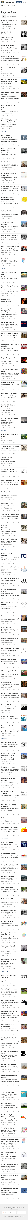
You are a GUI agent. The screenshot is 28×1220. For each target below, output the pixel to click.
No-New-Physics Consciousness (6, 33)
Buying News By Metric (8, 853)
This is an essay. (5, 438)
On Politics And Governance (6, 527)
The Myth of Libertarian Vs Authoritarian (10, 933)
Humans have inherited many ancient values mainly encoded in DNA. (10, 783)
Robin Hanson (9, 26)
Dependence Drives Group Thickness (9, 976)
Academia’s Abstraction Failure (9, 1076)
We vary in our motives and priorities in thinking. (8, 541)
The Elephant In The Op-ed (10, 446)
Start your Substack (10, 1213)
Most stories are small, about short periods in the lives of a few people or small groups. (10, 662)
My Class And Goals (7, 616)
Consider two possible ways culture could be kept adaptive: (9, 1180)
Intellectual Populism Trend (10, 578)
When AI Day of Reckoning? (10, 693)
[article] (14, 24)
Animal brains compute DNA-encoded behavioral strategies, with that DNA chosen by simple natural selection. (9, 1119)
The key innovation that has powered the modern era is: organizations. (8, 530)
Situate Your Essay (7, 921)
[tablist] (9, 16)
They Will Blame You (7, 1092)
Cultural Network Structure (10, 648)
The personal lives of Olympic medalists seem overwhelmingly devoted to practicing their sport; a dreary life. (10, 845)
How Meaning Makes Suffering (8, 779)
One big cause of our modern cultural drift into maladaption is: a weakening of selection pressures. (10, 991)
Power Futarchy (6, 627)
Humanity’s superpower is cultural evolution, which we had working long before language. (10, 202)
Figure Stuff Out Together (9, 539)
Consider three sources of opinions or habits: (8, 422)
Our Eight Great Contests (9, 333)
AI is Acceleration (7, 887)
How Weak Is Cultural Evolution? (8, 406)
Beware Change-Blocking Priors (9, 287)
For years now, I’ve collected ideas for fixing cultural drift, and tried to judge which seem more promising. (10, 164)
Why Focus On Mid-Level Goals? (9, 603)
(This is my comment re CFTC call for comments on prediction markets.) (10, 558)
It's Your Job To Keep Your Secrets (9, 1052)
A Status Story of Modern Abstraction (9, 1189)
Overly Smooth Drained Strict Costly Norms (8, 198)
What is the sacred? (6, 301)
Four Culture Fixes (7, 503)
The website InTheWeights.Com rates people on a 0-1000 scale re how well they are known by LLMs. (10, 249)
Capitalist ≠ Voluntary (8, 910)
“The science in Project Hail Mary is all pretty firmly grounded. (10, 685)
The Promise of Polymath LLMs (9, 370)
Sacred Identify (6, 299)
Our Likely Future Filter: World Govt (9, 149)
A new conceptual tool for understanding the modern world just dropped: (10, 213)
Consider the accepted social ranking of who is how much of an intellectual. (9, 581)
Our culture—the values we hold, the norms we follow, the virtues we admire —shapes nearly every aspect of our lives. (10, 1042)
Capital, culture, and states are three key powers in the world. (9, 494)
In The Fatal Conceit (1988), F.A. (9, 718)
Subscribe (19, 2)
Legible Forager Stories (8, 358)
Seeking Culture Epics (8, 659)
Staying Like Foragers (8, 469)
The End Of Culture (7, 162)
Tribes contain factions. (7, 640)
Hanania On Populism (8, 322)
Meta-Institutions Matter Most (9, 435)
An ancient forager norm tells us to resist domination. (10, 809)
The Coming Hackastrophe (10, 514)
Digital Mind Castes (7, 56)
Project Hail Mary (6, 682)
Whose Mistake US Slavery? (7, 792)
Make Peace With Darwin (9, 21)
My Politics (4, 258)
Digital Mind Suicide (7, 45)
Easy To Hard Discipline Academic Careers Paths (9, 80)
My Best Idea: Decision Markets (8, 590)
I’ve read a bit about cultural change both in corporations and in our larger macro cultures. (10, 1029)
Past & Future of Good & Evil (10, 480)
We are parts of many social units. (8, 980)
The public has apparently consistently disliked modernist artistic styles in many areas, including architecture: (9, 1106)
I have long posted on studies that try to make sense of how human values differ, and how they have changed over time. (9, 1130)
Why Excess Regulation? (9, 393)
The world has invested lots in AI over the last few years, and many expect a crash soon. (10, 696)
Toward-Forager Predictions (6, 458)
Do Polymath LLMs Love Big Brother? (10, 345)
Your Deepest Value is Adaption (8, 947)
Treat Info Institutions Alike (10, 865)
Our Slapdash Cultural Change (8, 1039)
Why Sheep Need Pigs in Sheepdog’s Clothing (9, 120)
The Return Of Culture (8, 492)
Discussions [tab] (13, 16)
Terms (22, 1207)
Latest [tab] (3, 16)
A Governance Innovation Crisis (9, 1176)
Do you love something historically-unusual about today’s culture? (8, 758)
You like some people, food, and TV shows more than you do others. (9, 950)
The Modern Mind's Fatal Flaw (9, 69)
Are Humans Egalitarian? (9, 827)
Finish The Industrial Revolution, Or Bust (8, 755)
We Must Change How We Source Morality (9, 419)
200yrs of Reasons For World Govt (8, 174)
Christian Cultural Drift (8, 1064)
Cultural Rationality (7, 1000)
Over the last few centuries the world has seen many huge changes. (9, 227)
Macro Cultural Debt (7, 842)
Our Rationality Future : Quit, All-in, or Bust (8, 1116)
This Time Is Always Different (7, 223)
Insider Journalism (7, 818)
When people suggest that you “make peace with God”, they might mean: (9, 23)
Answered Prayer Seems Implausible (9, 960)
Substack (6, 1216)
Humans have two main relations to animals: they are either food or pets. (10, 59)
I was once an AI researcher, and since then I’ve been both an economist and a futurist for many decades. (10, 890)
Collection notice (14, 1209)
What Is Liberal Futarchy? (9, 1164)
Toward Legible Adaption (9, 989)
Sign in (24, 2)
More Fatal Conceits (7, 716)
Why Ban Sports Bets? (8, 671)
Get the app (22, 1213)
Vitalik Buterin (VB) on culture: (9, 1156)
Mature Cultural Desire (8, 899)
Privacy (18, 1207)
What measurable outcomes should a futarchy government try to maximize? (10, 1167)
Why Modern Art (6, 1103)
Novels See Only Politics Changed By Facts (9, 1012)
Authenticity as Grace (8, 742)
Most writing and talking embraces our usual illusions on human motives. (9, 449)
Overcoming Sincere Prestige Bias (8, 310)
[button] (2, 5)
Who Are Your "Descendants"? (6, 136)
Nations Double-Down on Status (9, 727)
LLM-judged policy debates (10, 186)
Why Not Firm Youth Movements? (7, 1025)
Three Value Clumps (8, 1128)
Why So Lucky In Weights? (10, 247)
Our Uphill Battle (6, 705)
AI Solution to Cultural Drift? (8, 273)
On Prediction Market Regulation (8, 554)
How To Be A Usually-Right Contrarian (10, 93)
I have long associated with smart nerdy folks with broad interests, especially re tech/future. (10, 373)
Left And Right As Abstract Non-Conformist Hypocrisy (10, 1140)
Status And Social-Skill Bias (8, 106)
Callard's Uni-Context (8, 211)
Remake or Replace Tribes (9, 638)
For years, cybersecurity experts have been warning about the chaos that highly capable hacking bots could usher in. (9, 517)
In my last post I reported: (8, 461)
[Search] (25, 16)
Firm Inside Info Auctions (9, 235)
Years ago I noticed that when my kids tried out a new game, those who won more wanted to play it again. (10, 730)
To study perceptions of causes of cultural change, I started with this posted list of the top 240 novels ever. (10, 1016)
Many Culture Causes (8, 767)
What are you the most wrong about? (9, 569)
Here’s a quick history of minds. (9, 72)
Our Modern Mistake (8, 876)
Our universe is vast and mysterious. (7, 963)
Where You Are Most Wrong (10, 567)
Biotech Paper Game (7, 382)
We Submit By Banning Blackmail (8, 805)
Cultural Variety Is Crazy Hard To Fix (9, 1153)
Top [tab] (8, 16)
